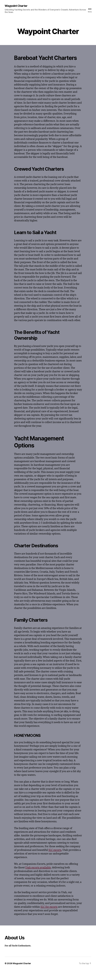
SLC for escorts (49, 906)
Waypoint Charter (16, 5)
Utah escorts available (38, 867)
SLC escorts (54, 850)
